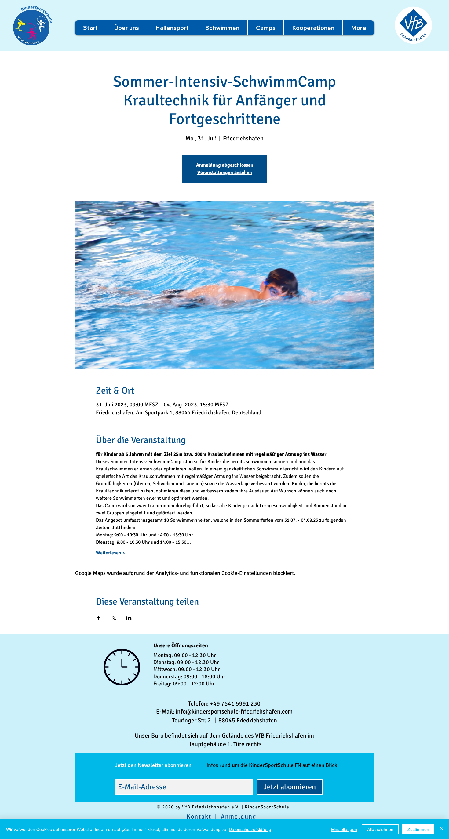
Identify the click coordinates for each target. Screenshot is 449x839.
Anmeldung (239, 816)
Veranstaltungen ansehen (224, 172)
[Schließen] (441, 829)
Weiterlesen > (110, 553)
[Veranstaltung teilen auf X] (114, 618)
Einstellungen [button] (344, 829)
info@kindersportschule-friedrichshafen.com (234, 711)
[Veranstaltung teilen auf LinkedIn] (129, 618)
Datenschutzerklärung (250, 829)
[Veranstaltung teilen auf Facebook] (99, 618)
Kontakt (199, 816)
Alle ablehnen (380, 829)
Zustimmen (418, 829)
